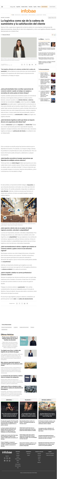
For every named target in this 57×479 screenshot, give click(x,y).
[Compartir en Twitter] (27, 65)
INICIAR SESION (52, 6)
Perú (18, 462)
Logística (15, 327)
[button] (2, 6)
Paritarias (44, 14)
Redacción (28, 453)
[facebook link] (5, 458)
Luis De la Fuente (39, 14)
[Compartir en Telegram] (32, 65)
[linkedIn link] (9, 461)
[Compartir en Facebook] (24, 65)
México (39, 6)
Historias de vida (18, 14)
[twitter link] (7, 458)
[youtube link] (5, 461)
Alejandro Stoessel (24, 14)
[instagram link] (9, 458)
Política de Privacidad (50, 455)
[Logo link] (28, 11)
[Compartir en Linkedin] (30, 65)
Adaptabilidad (4, 329)
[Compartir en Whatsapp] (22, 65)
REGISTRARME (44, 6)
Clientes (32, 327)
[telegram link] (7, 461)
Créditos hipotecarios (32, 14)
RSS (18, 467)
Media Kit (39, 462)
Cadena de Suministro (24, 327)
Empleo (28, 455)
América (17, 453)
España (35, 6)
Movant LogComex (5, 17)
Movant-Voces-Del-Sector (7, 327)
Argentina (18, 6)
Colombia (30, 6)
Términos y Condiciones (50, 453)
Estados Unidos (24, 6)
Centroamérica (17, 464)
